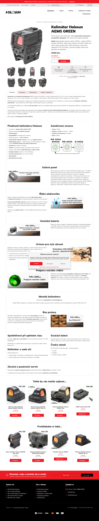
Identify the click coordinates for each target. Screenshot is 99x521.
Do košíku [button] (15, 415)
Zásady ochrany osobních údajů (52, 266)
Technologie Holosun (13, 489)
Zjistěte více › (55, 53)
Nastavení (62, 263)
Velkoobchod (41, 497)
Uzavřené (60, 22)
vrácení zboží (48, 493)
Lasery (61, 11)
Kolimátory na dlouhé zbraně (50, 22)
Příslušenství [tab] (33, 92)
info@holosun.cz (72, 495)
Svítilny (70, 11)
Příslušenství (87, 14)
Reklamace (40, 493)
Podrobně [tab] (12, 92)
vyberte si (72, 1)
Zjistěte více (82, 414)
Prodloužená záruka (42, 489)
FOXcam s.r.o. (76, 76)
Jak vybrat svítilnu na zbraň (15, 495)
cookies (26, 507)
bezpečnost (82, 76)
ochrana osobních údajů (19, 507)
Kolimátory (50, 11)
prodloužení (74, 72)
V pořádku (36, 263)
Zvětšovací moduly (84, 11)
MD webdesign (74, 507)
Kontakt (33, 5)
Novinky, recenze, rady (13, 5)
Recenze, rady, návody (13, 497)
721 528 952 (71, 492)
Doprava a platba (42, 491)
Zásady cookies (42, 266)
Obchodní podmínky (43, 495)
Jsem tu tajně (49, 263)
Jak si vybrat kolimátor (13, 491)
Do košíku (63, 61)
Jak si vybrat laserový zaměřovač (16, 493)
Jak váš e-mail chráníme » (40, 476)
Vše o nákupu (25, 5)
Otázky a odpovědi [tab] (46, 92)
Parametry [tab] (22, 92)
